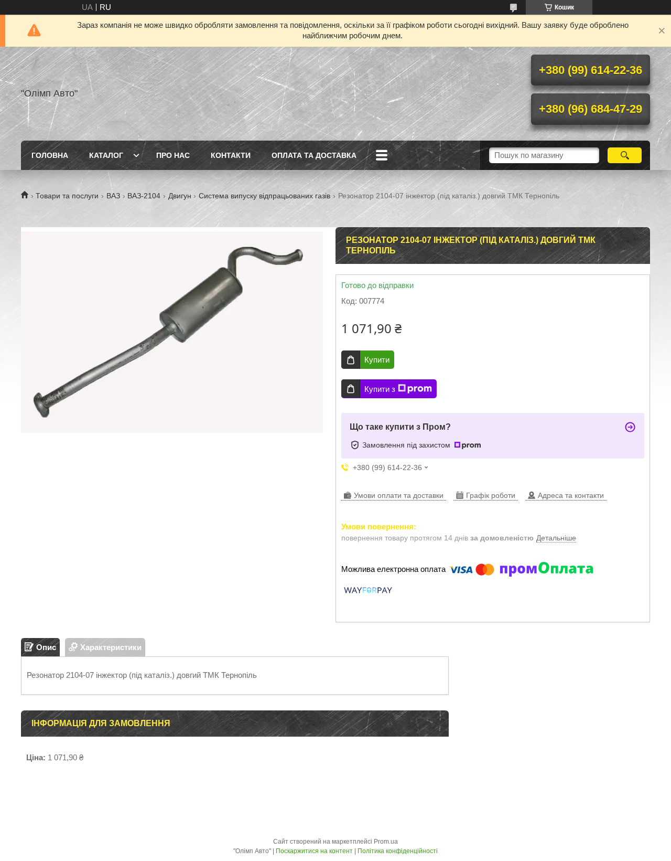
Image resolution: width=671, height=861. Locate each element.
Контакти (231, 155)
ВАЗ (113, 196)
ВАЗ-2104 (143, 196)
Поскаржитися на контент (314, 851)
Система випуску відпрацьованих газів (264, 196)
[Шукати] (625, 155)
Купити (376, 359)
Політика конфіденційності (398, 851)
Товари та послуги (67, 196)
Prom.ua (386, 841)
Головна (49, 155)
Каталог (106, 155)
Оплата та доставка (314, 155)
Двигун (179, 196)
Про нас (173, 155)
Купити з (379, 389)
